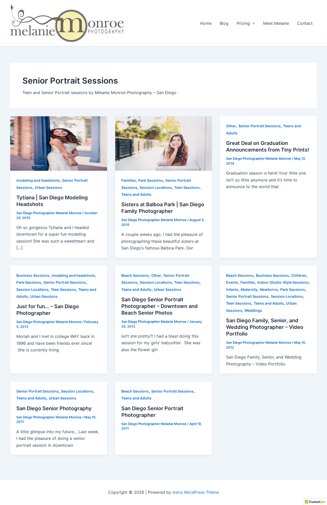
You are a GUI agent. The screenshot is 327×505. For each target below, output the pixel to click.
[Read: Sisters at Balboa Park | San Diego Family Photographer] (163, 143)
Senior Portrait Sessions (259, 126)
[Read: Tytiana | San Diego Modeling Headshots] (58, 143)
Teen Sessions (187, 187)
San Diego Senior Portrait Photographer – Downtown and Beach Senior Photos (159, 306)
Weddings (253, 310)
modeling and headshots (38, 180)
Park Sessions (150, 180)
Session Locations (156, 187)
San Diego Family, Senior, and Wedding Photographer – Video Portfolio (264, 327)
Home (206, 23)
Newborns (269, 289)
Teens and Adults (136, 194)
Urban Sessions (48, 187)
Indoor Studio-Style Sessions (283, 282)
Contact (305, 23)
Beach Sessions (135, 275)
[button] (252, 23)
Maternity (249, 289)
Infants (232, 289)
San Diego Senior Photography (54, 408)
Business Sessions (32, 275)
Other (231, 126)
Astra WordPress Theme (195, 492)
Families (128, 180)
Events (232, 282)
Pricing (243, 23)
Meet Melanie (276, 23)
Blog (224, 23)
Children (298, 275)
